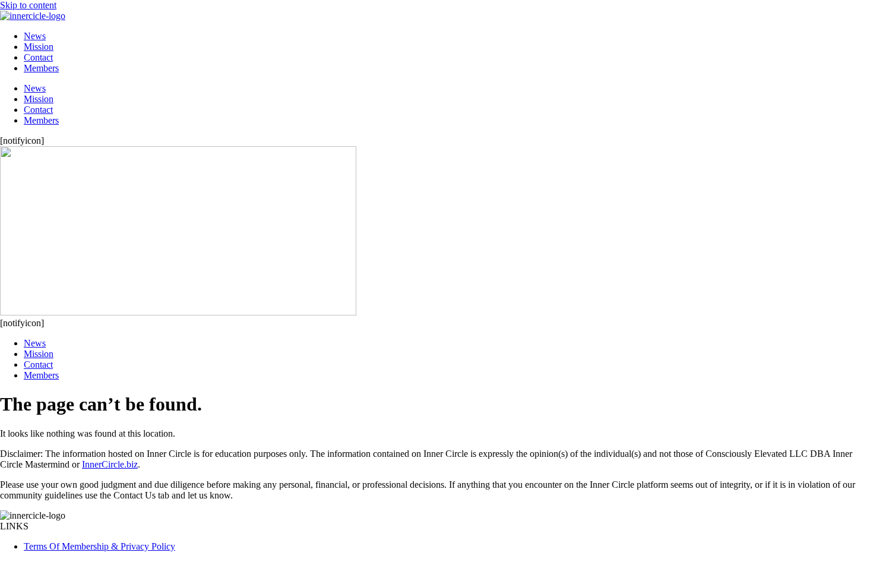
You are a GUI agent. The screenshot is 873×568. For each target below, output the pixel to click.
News (35, 36)
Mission (38, 47)
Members (41, 68)
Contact (38, 57)
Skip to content (28, 5)
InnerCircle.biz (110, 464)
